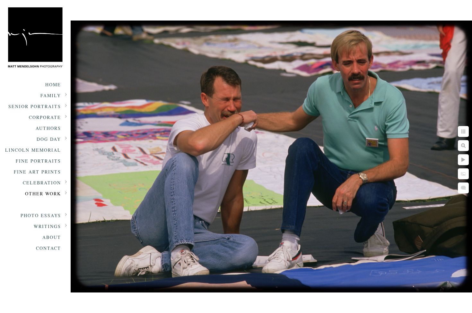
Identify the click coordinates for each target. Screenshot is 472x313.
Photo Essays (41, 215)
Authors (48, 128)
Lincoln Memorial (33, 150)
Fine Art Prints (37, 172)
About (51, 237)
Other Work (43, 193)
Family (50, 95)
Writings (47, 226)
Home (53, 84)
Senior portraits (34, 106)
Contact (48, 248)
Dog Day (49, 139)
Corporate (45, 117)
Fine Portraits (38, 161)
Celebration (42, 183)
